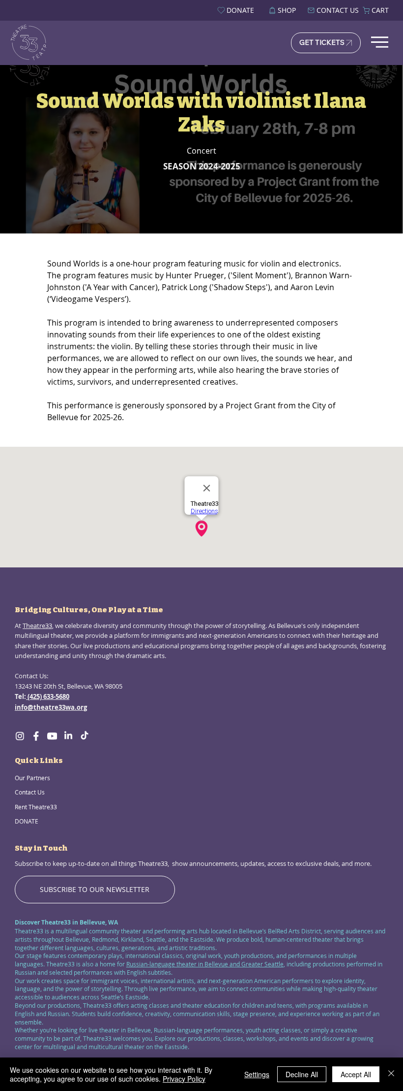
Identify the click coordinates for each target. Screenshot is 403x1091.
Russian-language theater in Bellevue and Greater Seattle (205, 964)
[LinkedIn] (68, 736)
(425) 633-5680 (47, 696)
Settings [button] (256, 1074)
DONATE (26, 821)
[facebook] (36, 736)
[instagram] (20, 736)
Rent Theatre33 (36, 807)
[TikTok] (84, 736)
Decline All (302, 1074)
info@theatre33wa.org (51, 707)
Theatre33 (37, 626)
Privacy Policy (184, 1079)
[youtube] (52, 736)
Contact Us (30, 792)
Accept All (356, 1074)
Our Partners (32, 778)
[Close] (391, 1074)
